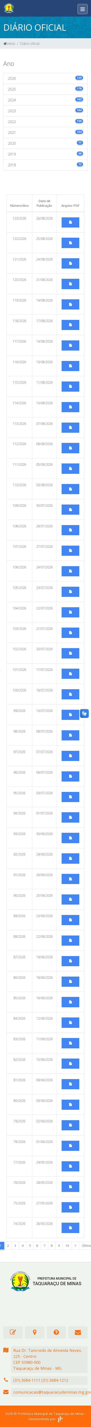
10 (67, 1245)
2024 (45, 99)
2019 (45, 154)
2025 (45, 89)
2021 (45, 132)
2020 (45, 143)
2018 (45, 164)
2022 (45, 121)
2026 (45, 78)
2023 (45, 110)
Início (11, 43)
